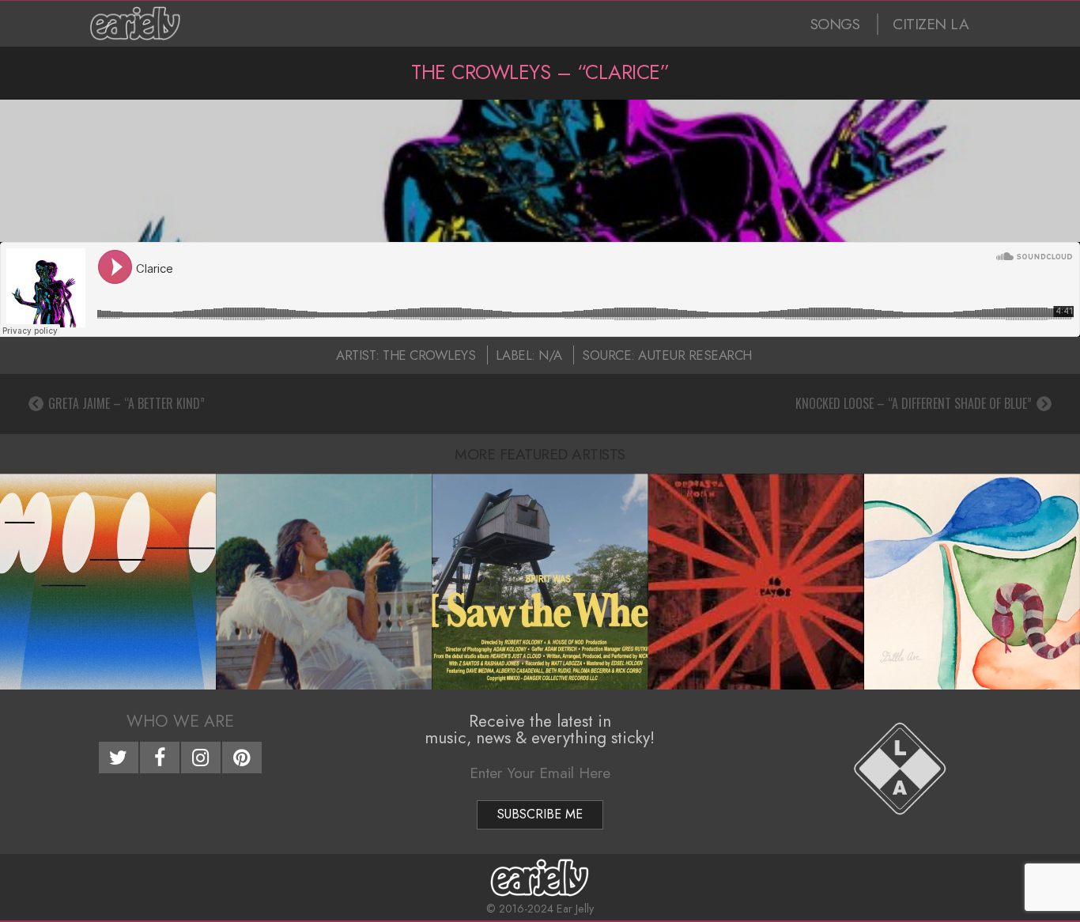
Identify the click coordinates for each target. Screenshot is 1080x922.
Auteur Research (695, 355)
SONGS (835, 24)
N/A (550, 355)
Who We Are (180, 721)
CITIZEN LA (931, 24)
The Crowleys (429, 355)
